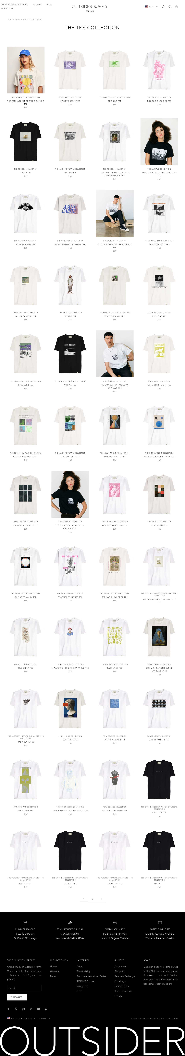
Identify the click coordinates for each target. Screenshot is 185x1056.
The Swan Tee (159, 316)
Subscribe (16, 997)
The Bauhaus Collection (159, 169)
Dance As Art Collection (70, 97)
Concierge (120, 981)
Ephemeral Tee (26, 811)
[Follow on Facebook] (8, 1008)
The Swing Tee (159, 525)
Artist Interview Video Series (91, 976)
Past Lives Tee (114, 668)
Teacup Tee (26, 173)
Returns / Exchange (125, 976)
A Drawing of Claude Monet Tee (70, 811)
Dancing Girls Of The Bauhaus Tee (159, 174)
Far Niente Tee (70, 740)
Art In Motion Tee (159, 740)
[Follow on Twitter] (15, 1008)
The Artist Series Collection (70, 664)
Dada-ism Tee (159, 813)
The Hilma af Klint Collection (25, 97)
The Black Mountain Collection (114, 97)
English (43, 1018)
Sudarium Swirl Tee (115, 740)
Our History (7, 9)
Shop (17, 20)
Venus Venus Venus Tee (114, 525)
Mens (49, 4)
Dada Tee (159, 884)
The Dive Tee (114, 101)
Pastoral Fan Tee (25, 244)
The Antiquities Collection (70, 241)
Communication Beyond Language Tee (159, 669)
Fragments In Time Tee (70, 597)
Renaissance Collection (159, 664)
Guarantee (120, 966)
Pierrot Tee (70, 316)
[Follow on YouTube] (38, 1008)
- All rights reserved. (167, 1018)
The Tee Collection (32, 20)
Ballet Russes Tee (70, 101)
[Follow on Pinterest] (30, 1008)
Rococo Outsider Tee (159, 101)
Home (9, 20)
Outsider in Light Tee (159, 385)
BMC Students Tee (115, 316)
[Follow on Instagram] (23, 1008)
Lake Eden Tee (25, 385)
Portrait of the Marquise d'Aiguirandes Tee (114, 174)
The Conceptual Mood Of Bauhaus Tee (114, 386)
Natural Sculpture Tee (114, 811)
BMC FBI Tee (70, 173)
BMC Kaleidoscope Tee (25, 457)
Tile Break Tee (25, 668)
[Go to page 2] (101, 899)
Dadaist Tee (25, 884)
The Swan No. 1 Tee (159, 244)
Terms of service (123, 991)
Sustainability (83, 971)
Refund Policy (122, 986)
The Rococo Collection (159, 97)
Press (79, 991)
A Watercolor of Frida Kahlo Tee (70, 668)
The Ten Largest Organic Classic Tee (25, 102)
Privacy (118, 995)
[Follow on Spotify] (46, 1008)
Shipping (119, 971)
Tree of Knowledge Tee (115, 597)
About (80, 966)
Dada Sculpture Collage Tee (159, 599)
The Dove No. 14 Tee (25, 597)
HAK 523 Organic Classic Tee (159, 457)
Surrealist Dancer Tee (25, 525)
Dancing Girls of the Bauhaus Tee (115, 245)
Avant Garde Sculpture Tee (70, 244)
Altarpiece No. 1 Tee (115, 457)
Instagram (82, 986)
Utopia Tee (70, 385)
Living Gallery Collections (14, 4)
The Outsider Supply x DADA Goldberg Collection (159, 595)
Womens (37, 4)
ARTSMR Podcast (86, 981)
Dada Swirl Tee (25, 742)
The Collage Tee (70, 457)
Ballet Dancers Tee (26, 316)
